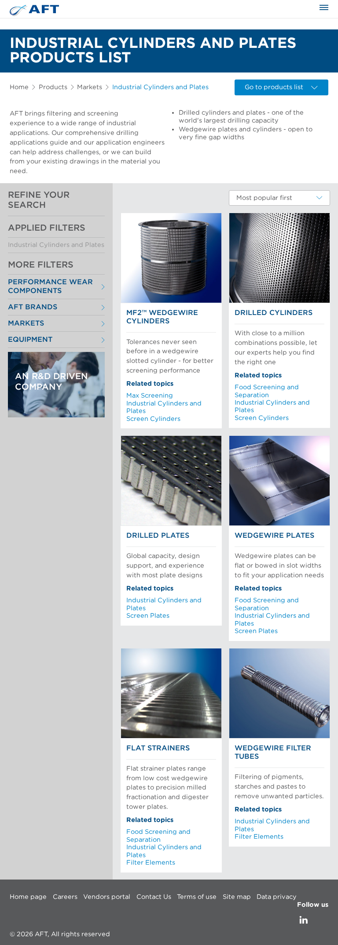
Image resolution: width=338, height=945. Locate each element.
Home (19, 87)
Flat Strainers (158, 748)
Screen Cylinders (153, 419)
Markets (89, 87)
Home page (28, 897)
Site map (237, 897)
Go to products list (274, 87)
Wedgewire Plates (274, 535)
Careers (65, 897)
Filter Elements (150, 862)
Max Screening (149, 395)
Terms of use (197, 897)
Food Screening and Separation (267, 391)
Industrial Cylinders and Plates (56, 245)
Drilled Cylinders (273, 312)
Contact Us (153, 897)
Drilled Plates (157, 535)
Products (53, 87)
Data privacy (277, 897)
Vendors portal (106, 897)
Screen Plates (147, 615)
